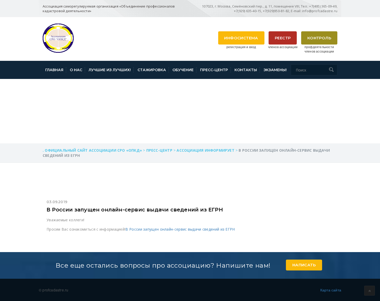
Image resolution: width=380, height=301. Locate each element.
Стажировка (152, 70)
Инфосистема (241, 37)
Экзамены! (275, 70)
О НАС (76, 70)
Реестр (283, 37)
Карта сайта (330, 289)
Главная (54, 70)
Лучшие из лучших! (110, 70)
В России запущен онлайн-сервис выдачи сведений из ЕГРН (135, 210)
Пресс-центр (214, 70)
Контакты (245, 70)
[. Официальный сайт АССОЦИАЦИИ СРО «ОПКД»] (58, 37)
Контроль (319, 37)
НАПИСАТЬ (304, 264)
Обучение (183, 70)
